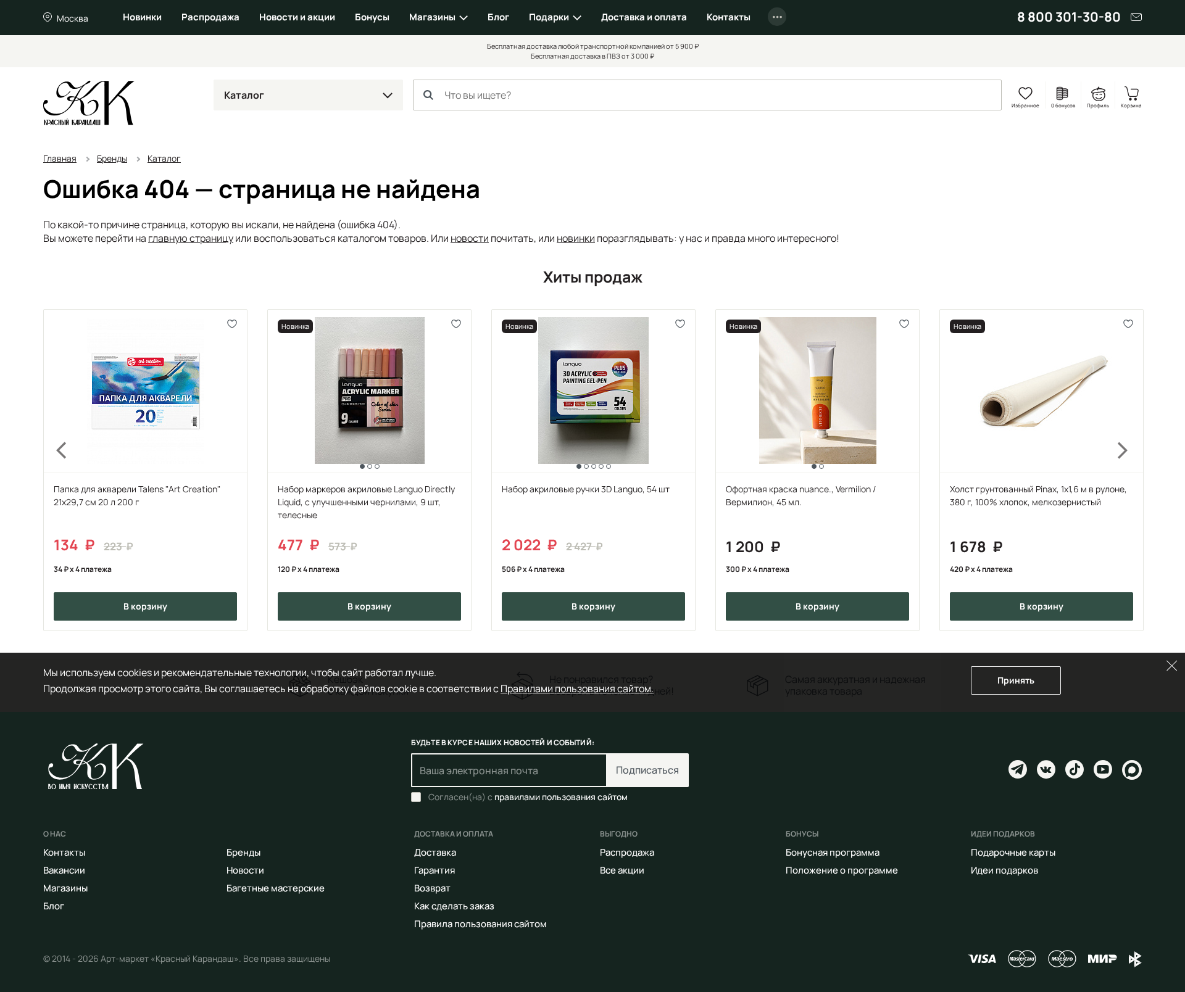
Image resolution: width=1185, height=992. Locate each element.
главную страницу (190, 238)
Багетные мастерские (276, 888)
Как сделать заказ (454, 905)
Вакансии (64, 870)
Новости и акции (297, 16)
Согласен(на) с (528, 797)
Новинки (142, 16)
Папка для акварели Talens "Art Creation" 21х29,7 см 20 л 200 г (137, 495)
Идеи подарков (1004, 870)
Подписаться (647, 770)
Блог (498, 16)
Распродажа (210, 16)
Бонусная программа (832, 852)
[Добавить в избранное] (232, 324)
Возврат (432, 888)
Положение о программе (842, 870)
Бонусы (372, 16)
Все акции (622, 870)
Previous (54, 470)
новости (470, 238)
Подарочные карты (1013, 852)
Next (1130, 470)
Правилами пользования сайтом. (577, 688)
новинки (576, 238)
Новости (245, 870)
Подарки (549, 16)
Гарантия (434, 870)
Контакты (728, 16)
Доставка (435, 852)
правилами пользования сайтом (561, 797)
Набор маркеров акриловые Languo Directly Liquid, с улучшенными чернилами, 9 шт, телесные (366, 502)
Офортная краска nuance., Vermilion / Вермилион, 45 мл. (801, 495)
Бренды (243, 852)
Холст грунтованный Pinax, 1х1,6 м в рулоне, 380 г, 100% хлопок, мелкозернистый (1038, 495)
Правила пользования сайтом (480, 923)
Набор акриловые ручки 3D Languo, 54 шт (586, 489)
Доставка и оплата (644, 16)
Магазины (432, 16)
